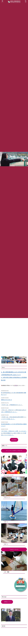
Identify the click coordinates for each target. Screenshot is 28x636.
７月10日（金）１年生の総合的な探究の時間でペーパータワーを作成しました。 (13, 418)
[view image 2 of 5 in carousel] (12, 360)
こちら (15, 385)
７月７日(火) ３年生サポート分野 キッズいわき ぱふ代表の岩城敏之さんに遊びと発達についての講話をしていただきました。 (14, 433)
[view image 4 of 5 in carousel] (15, 360)
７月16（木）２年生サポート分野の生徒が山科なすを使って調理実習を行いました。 (13, 411)
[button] (7, 359)
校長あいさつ (7, 601)
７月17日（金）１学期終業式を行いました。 (12, 404)
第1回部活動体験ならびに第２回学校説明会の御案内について (14, 425)
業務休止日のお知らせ (6, 399)
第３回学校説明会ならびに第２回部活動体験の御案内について (13, 393)
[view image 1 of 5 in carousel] (11, 360)
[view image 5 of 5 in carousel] (16, 360)
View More (14, 439)
